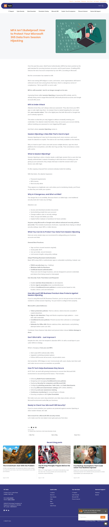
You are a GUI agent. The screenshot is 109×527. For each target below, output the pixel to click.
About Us (71, 1)
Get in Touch (90, 1)
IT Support (11, 11)
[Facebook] (4, 510)
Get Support (96, 1)
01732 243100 (103, 1)
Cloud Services (39, 431)
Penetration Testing (44, 11)
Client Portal (53, 505)
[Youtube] (6, 510)
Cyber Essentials (31, 11)
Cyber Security (20, 11)
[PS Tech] (8, 5)
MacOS (97, 494)
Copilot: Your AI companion (68, 11)
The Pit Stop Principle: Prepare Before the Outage (54, 467)
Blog (51, 501)
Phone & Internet (76, 499)
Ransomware (50, 431)
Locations (52, 492)
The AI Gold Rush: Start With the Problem (18, 466)
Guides (51, 503)
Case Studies (77, 1)
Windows (97, 492)
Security (54, 431)
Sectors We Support (95, 11)
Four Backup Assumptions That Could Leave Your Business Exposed (88, 467)
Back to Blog (54, 435)
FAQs (51, 499)
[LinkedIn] (8, 510)
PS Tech (9, 521)
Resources (83, 1)
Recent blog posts (54, 442)
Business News (33, 431)
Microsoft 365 (55, 11)
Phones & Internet (82, 11)
